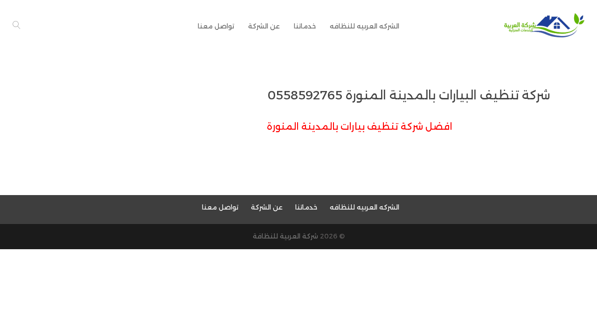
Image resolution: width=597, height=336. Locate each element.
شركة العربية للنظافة (285, 236)
